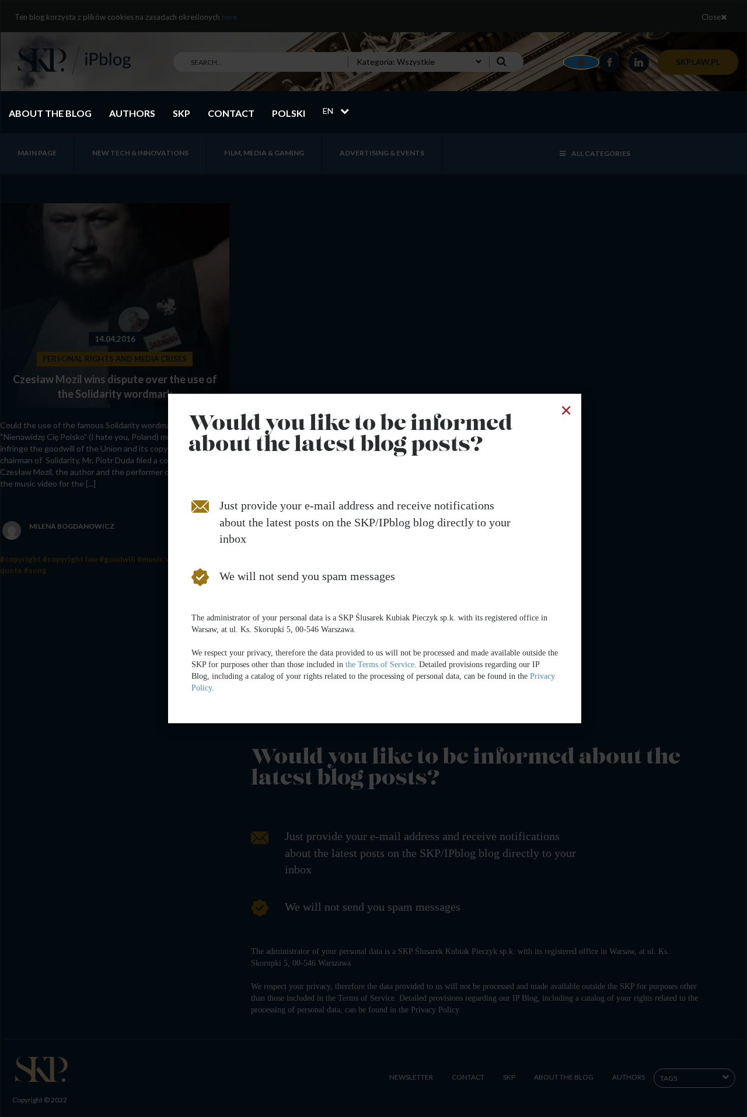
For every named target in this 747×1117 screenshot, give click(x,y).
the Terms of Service (379, 664)
